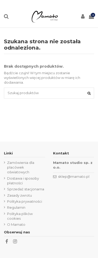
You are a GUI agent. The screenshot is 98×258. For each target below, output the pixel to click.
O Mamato (16, 224)
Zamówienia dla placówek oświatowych (20, 167)
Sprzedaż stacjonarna (25, 189)
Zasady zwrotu (19, 195)
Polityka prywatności (24, 201)
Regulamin (16, 207)
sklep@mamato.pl (73, 176)
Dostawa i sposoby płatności (23, 180)
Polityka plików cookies (20, 216)
